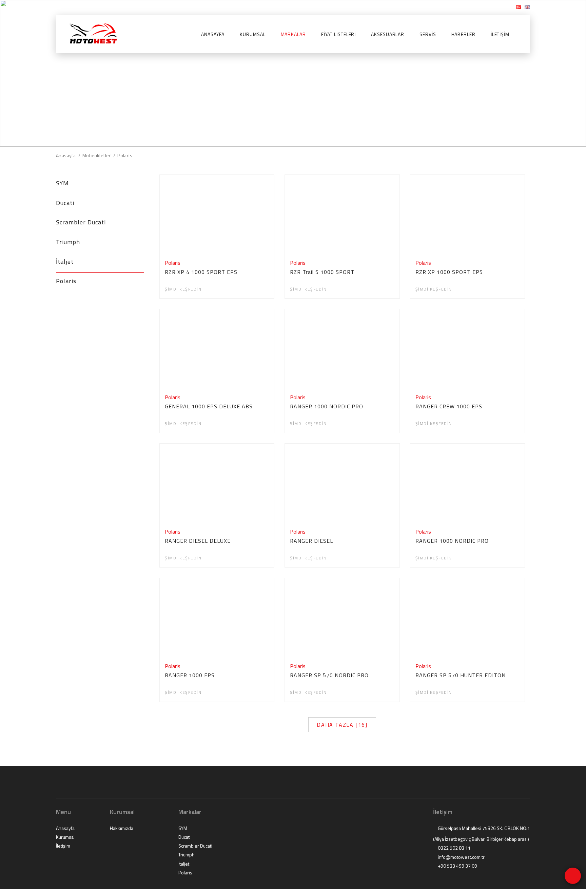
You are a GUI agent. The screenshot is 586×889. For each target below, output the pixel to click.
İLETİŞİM (500, 34)
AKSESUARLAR (387, 34)
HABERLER (463, 34)
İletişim (63, 846)
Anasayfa (65, 828)
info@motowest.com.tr (86, 7)
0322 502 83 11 (454, 848)
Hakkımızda (121, 828)
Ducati (65, 202)
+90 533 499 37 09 (457, 866)
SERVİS (427, 34)
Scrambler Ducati (81, 222)
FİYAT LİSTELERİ (338, 34)
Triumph (68, 241)
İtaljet (65, 261)
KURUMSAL (252, 34)
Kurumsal (65, 837)
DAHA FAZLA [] (342, 725)
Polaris (66, 280)
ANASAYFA (212, 34)
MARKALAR (293, 34)
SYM (62, 183)
